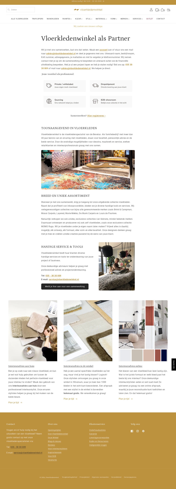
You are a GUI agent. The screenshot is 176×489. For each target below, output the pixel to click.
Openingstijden (54, 430)
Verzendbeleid (116, 477)
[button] (168, 10)
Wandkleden (53, 19)
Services (137, 19)
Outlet (149, 19)
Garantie (93, 434)
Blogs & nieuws (54, 441)
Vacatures (52, 460)
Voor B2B (52, 456)
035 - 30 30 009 (53, 275)
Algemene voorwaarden (100, 477)
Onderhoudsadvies (97, 430)
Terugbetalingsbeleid (69, 477)
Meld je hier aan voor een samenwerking (65, 286)
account (103, 50)
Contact (161, 19)
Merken (124, 19)
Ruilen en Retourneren (98, 441)
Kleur (78, 19)
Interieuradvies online (130, 366)
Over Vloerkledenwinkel (58, 434)
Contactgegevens (130, 477)
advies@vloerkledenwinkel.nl (61, 53)
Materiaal (101, 19)
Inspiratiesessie (55, 452)
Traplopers (37, 19)
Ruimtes (66, 19)
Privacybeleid (84, 477)
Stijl (88, 19)
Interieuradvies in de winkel (78, 366)
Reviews (51, 445)
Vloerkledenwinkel (52, 477)
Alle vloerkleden (19, 19)
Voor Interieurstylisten (57, 449)
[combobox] (20, 9)
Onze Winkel (53, 438)
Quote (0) (174, 364)
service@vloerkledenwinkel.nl (64, 279)
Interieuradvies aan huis (21, 366)
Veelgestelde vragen (98, 445)
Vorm (113, 19)
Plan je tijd (13, 402)
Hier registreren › (96, 115)
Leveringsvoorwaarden (99, 438)
